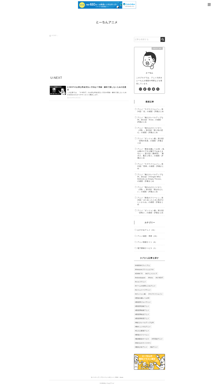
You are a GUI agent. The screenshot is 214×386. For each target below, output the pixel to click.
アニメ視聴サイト (55, 87)
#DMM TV (139, 273)
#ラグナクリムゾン (155, 294)
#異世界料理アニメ (142, 318)
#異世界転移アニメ (142, 310)
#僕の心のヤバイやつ (143, 343)
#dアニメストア (151, 273)
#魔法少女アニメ (141, 347)
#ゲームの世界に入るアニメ (145, 286)
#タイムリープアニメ (143, 290)
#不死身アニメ (157, 339)
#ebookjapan (140, 278)
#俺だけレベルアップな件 (144, 322)
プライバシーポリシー (107, 377)
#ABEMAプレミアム (142, 265)
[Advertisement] (88, 57)
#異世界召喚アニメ (142, 306)
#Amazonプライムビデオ (144, 269)
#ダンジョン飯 (140, 294)
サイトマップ (95, 377)
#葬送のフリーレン (142, 335)
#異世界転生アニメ (142, 314)
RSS (116, 377)
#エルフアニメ (140, 282)
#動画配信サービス (142, 339)
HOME (54, 35)
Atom (121, 377)
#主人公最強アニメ (142, 331)
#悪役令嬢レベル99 (142, 298)
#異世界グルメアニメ (143, 302)
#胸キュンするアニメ (143, 327)
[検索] (162, 39)
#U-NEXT (159, 278)
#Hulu (150, 278)
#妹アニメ (154, 347)
